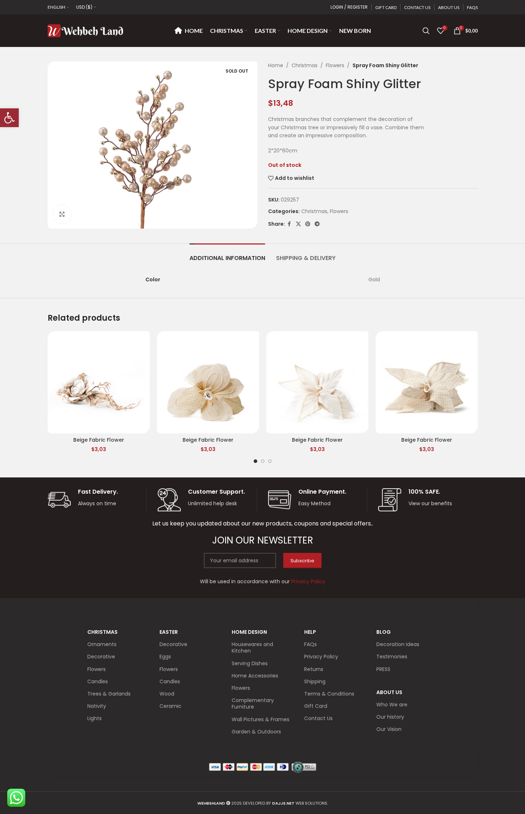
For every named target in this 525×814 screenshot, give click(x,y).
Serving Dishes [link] (250, 663)
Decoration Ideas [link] (397, 644)
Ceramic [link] (170, 706)
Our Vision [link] (389, 729)
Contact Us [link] (318, 718)
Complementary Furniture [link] (253, 703)
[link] (9, 117)
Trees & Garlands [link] (109, 693)
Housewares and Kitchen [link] (252, 647)
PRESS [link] (383, 669)
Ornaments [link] (102, 644)
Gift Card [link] (315, 706)
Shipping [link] (314, 681)
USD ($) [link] (84, 7)
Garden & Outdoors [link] (256, 731)
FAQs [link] (310, 644)
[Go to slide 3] (270, 461)
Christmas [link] (305, 65)
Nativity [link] (96, 706)
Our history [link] (390, 716)
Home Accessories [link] (255, 675)
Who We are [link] (391, 704)
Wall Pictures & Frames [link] (260, 719)
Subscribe (302, 560)
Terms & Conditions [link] (329, 693)
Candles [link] (97, 681)
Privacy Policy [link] (321, 656)
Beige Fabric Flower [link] (98, 439)
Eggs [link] (165, 656)
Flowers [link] (335, 65)
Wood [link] (166, 693)
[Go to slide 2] (262, 461)
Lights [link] (94, 718)
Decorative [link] (101, 656)
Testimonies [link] (391, 656)
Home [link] (275, 65)
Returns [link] (313, 669)
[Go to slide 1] (255, 461)
